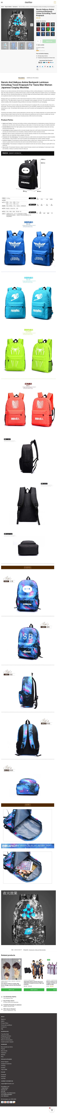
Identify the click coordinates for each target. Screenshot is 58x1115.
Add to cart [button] (11, 989)
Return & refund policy (6, 1040)
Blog (2, 1056)
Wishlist (3, 1054)
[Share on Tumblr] (52, 66)
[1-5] (53, 29)
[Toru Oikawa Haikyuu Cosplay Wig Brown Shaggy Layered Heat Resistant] (11, 969)
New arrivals (4, 1050)
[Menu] (3, 2)
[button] (41, 41)
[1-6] (38, 34)
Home (2, 6)
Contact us (4, 1027)
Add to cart (49, 41)
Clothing (3, 1065)
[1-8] (48, 34)
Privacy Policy (4, 1023)
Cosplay (13, 981)
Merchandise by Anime (7, 1047)
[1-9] (53, 34)
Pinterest (3, 1076)
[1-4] (48, 29)
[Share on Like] (37, 66)
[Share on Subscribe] (50, 66)
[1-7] (43, 34)
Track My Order (5, 1034)
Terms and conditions (6, 1025)
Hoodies (3, 1067)
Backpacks (15, 6)
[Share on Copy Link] (37, 69)
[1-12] (53, 24)
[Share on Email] (47, 66)
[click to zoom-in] (17, 24)
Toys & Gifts (4, 1069)
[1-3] (43, 29)
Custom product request (7, 1041)
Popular (3, 1048)
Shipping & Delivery (6, 1036)
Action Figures (4, 1061)
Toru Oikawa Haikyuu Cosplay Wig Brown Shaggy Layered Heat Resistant (11, 984)
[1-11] (48, 24)
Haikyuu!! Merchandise (40, 949)
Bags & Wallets (8, 6)
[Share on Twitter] (42, 66)
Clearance (3, 1052)
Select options (34, 989)
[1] (38, 24)
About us (3, 1019)
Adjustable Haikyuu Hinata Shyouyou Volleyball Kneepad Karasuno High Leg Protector (34, 983)
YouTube (3, 1078)
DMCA (2, 1021)
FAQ (2, 1029)
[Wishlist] (19, 960)
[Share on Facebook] (40, 66)
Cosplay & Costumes (6, 1063)
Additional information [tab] (33, 77)
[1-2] (38, 29)
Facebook (3, 1074)
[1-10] (43, 24)
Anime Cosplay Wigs (6, 981)
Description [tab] (21, 77)
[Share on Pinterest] (45, 66)
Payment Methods (5, 1038)
